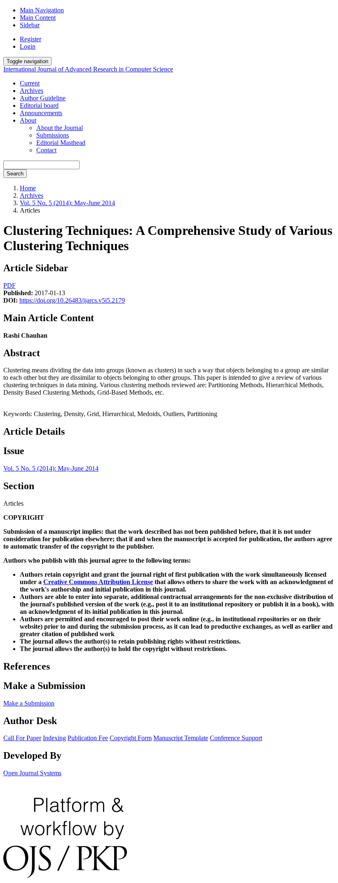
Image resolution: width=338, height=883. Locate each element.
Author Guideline (43, 98)
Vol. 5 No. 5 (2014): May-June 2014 (67, 202)
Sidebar (30, 24)
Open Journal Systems (32, 772)
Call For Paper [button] (22, 737)
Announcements (41, 112)
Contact (46, 150)
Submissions (52, 135)
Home (28, 188)
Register (30, 39)
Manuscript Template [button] (180, 737)
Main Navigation (42, 10)
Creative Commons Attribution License (98, 581)
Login (27, 46)
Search (15, 173)
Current (30, 83)
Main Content (38, 17)
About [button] (28, 120)
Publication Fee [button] (88, 737)
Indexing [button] (54, 737)
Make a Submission (28, 703)
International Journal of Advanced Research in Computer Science (88, 69)
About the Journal (59, 127)
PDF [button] (9, 285)
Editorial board (39, 105)
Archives (31, 90)
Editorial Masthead (60, 142)
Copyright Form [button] (131, 737)
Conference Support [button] (236, 737)
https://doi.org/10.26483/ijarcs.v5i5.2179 (72, 300)
